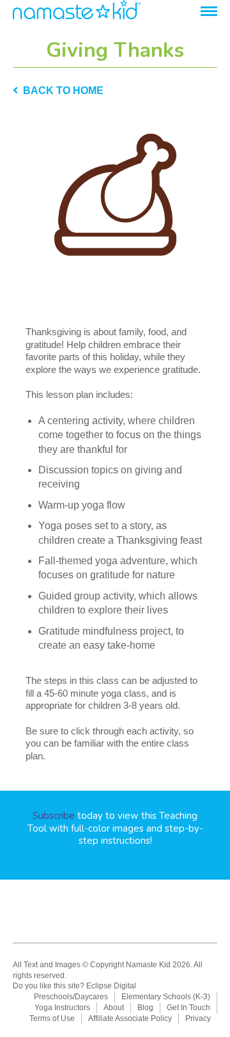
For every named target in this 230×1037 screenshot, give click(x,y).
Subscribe (54, 815)
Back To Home (60, 90)
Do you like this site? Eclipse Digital (74, 985)
